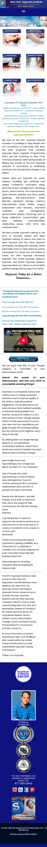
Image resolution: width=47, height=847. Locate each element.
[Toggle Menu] (23, 11)
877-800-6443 (23, 783)
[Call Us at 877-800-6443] (23, 4)
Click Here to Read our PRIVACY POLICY (23, 834)
